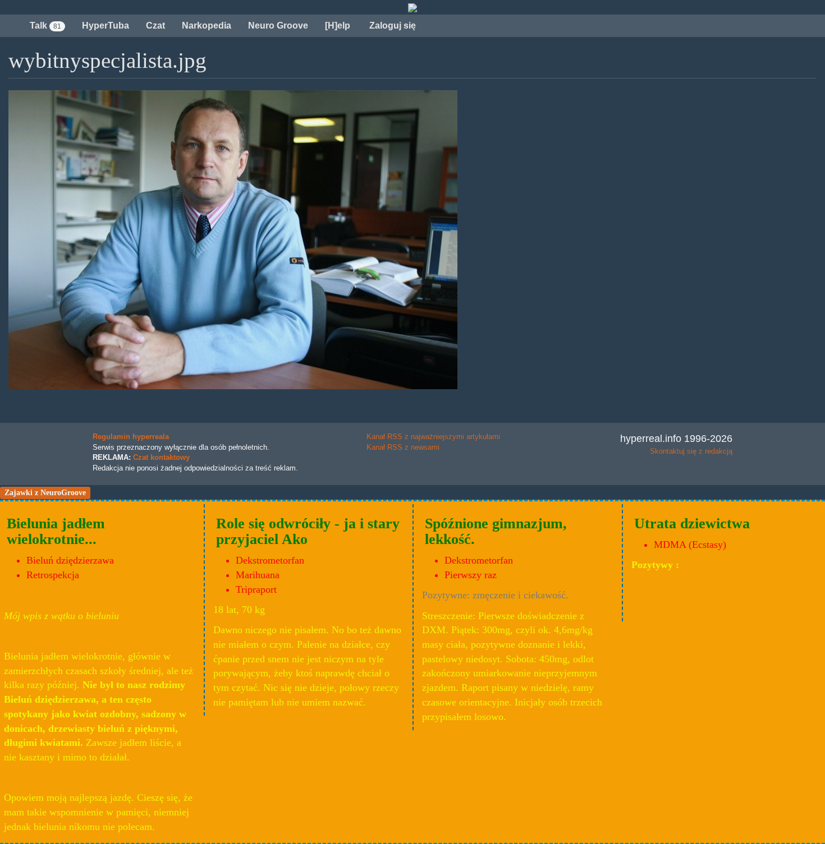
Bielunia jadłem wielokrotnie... (56, 531)
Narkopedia (206, 25)
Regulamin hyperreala (131, 436)
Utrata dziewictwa (692, 523)
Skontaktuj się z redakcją (691, 451)
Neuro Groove (278, 25)
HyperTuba (105, 25)
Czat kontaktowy (161, 457)
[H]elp (337, 25)
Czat (155, 25)
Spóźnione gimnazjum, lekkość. (496, 531)
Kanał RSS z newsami (402, 447)
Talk (45, 25)
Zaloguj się (391, 25)
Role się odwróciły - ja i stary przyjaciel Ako (308, 531)
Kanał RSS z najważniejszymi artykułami (433, 436)
